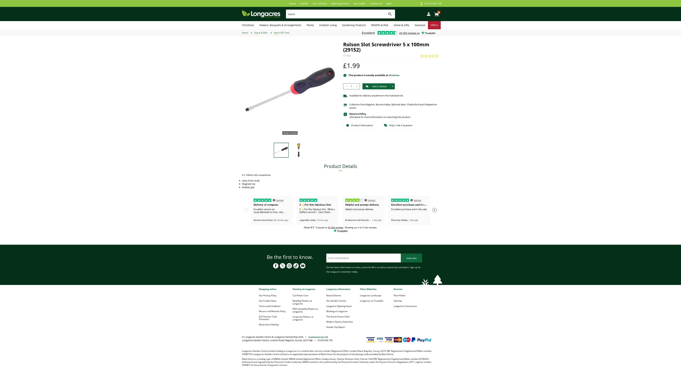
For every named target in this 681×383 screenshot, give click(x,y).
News (292, 3)
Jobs (389, 3)
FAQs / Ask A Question (401, 125)
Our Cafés (359, 3)
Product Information (362, 125)
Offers (434, 25)
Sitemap (398, 300)
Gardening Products (354, 25)
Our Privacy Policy (267, 295)
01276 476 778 (433, 3)
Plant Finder (399, 295)
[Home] (261, 13)
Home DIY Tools (282, 32)
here (357, 117)
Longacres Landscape (370, 295)
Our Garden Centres (336, 300)
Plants (310, 25)
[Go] (390, 14)
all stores (394, 75)
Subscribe (411, 258)
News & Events (333, 295)
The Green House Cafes (338, 316)
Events (304, 3)
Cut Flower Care (300, 295)
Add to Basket (379, 86)
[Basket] (435, 13)
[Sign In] (427, 13)
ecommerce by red (318, 336)
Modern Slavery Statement (339, 321)
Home (245, 32)
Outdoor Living (328, 25)
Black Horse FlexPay (269, 324)
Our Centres (319, 3)
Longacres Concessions (405, 306)
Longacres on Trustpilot (371, 300)
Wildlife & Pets (379, 25)
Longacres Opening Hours (339, 306)
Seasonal (420, 25)
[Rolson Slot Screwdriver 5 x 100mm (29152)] (290, 89)
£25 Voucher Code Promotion (268, 318)
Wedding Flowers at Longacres (302, 302)
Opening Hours (340, 3)
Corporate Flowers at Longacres (303, 318)
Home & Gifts (401, 25)
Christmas (248, 25)
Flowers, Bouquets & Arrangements (280, 25)
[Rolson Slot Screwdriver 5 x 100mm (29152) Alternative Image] (298, 149)
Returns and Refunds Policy (272, 311)
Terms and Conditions (270, 306)
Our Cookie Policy (267, 300)
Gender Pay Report (335, 327)
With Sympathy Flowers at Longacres (305, 310)
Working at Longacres (337, 311)
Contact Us (376, 3)
